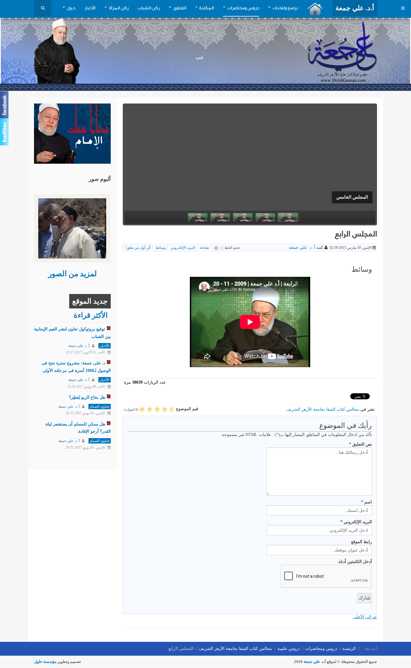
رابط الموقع (361, 542)
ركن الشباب (149, 8)
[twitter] (4, 131)
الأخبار (90, 8)
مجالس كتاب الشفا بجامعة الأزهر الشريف (322, 409)
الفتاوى (179, 8)
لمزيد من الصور (72, 274)
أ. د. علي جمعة (302, 247)
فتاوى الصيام (99, 406)
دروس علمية (288, 648)
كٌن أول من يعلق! (138, 248)
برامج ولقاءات (285, 8)
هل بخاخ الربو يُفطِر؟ (87, 397)
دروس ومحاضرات (243, 8)
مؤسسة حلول (45, 661)
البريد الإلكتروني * (356, 522)
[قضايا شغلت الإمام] (72, 133)
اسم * (366, 502)
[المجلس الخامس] (249, 167)
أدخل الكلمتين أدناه (355, 561)
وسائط (161, 248)
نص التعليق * (360, 444)
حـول (71, 8)
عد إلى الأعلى (365, 617)
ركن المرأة (118, 8)
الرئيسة (349, 648)
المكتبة (206, 8)
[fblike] (4, 104)
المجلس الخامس (352, 197)
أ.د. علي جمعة (315, 661)
